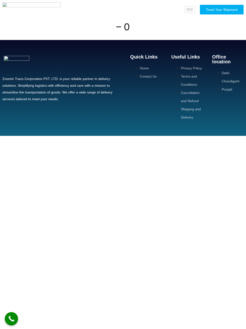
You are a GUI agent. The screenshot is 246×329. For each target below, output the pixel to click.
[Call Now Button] (11, 318)
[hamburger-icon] (189, 9)
